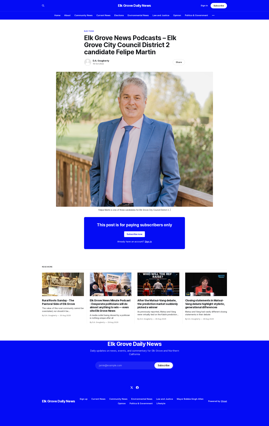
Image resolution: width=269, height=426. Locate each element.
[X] (131, 387)
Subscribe (219, 5)
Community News (83, 15)
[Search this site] (43, 5)
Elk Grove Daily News (134, 5)
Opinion (177, 15)
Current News (103, 15)
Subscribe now (134, 234)
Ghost (224, 401)
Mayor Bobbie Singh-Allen (190, 399)
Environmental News (138, 15)
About (67, 15)
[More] (213, 15)
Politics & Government (196, 15)
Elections (119, 15)
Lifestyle (160, 403)
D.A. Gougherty (101, 60)
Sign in (204, 5)
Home (57, 15)
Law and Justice (161, 15)
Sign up (83, 399)
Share (179, 62)
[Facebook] (137, 387)
